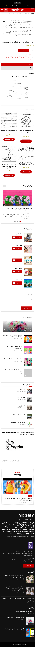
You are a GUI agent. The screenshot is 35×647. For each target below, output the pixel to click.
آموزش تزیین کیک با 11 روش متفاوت (21, 329)
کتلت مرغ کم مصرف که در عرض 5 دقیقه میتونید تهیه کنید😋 (17, 6)
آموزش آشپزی (18, 234)
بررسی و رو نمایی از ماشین (19, 414)
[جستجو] (2, 10)
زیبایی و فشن (19, 245)
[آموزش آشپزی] (28, 237)
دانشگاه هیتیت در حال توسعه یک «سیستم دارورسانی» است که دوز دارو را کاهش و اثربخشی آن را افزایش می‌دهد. (14, 588)
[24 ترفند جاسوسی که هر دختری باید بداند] (30, 633)
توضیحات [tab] (29, 64)
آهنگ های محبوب (21, 398)
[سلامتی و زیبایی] (28, 272)
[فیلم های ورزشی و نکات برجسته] (29, 424)
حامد (30, 211)
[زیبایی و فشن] (28, 249)
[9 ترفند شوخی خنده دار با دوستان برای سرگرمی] (28, 362)
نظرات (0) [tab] (29, 68)
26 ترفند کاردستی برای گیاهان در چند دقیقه (19, 208)
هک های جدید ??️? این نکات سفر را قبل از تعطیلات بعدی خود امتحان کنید (12, 336)
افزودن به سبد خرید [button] (26, 141)
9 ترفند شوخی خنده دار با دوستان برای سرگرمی (13, 359)
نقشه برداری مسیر (29, 59)
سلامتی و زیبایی (18, 268)
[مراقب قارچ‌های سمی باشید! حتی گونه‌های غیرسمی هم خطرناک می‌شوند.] (30, 579)
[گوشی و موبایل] (28, 283)
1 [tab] (20, 221)
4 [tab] (15, 221)
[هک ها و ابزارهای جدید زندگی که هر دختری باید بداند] (28, 350)
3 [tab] (17, 221)
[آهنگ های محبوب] (29, 399)
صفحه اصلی (29, 566)
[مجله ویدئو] (17, 9)
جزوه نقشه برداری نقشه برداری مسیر (20, 57)
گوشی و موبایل (18, 280)
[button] (3, 21)
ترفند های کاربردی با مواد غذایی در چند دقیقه (13, 370)
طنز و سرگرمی (22, 406)
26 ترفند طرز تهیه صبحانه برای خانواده (25, 611)
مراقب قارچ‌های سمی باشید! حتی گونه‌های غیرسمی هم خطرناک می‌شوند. (14, 576)
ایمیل (30, 300)
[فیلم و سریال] (29, 391)
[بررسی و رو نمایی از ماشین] (29, 416)
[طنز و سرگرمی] (29, 408)
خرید (23, 50)
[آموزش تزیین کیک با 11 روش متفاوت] (17, 326)
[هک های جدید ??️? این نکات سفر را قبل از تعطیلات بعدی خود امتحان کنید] (28, 339)
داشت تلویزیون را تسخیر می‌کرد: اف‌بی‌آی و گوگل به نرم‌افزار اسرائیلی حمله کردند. (18, 599)
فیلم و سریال (22, 389)
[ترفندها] (28, 260)
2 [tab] (19, 221)
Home (32, 13)
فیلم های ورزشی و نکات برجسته (17, 422)
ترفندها (20, 257)
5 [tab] (14, 221)
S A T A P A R (12, 644)
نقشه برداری (26, 13)
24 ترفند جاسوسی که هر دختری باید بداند (14, 629)
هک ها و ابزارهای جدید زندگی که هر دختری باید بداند (13, 347)
